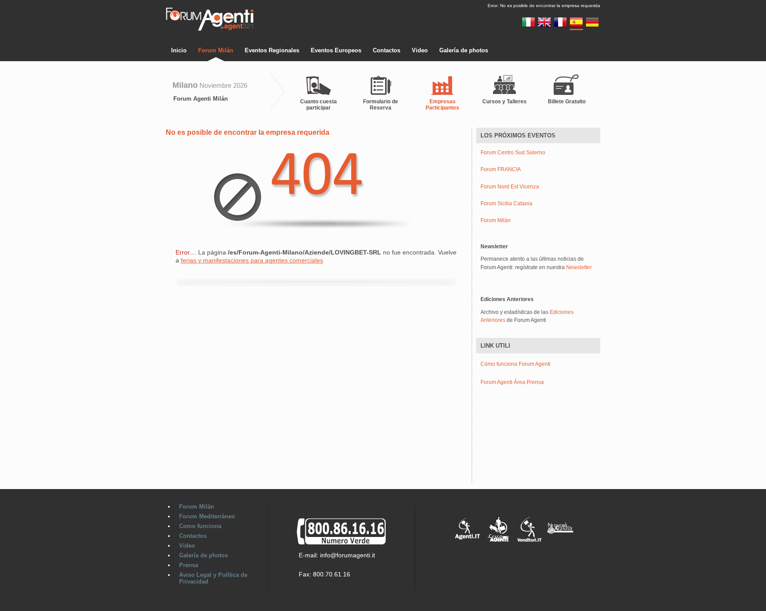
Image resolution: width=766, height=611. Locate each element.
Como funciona (200, 526)
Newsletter (579, 267)
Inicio (179, 50)
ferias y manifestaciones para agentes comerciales (252, 260)
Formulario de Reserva (380, 104)
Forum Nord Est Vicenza (510, 187)
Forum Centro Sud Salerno (513, 153)
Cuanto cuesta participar (318, 104)
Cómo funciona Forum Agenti (516, 364)
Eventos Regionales (272, 50)
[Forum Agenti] (209, 29)
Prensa (188, 565)
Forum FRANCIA (501, 169)
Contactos (386, 50)
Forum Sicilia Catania (506, 204)
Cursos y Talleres (504, 101)
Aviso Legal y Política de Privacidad (213, 578)
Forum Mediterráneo (207, 516)
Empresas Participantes (442, 104)
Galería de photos (463, 50)
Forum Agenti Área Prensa (512, 382)
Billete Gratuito (567, 101)
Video (420, 50)
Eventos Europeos (336, 50)
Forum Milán (215, 50)
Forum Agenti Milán (200, 98)
